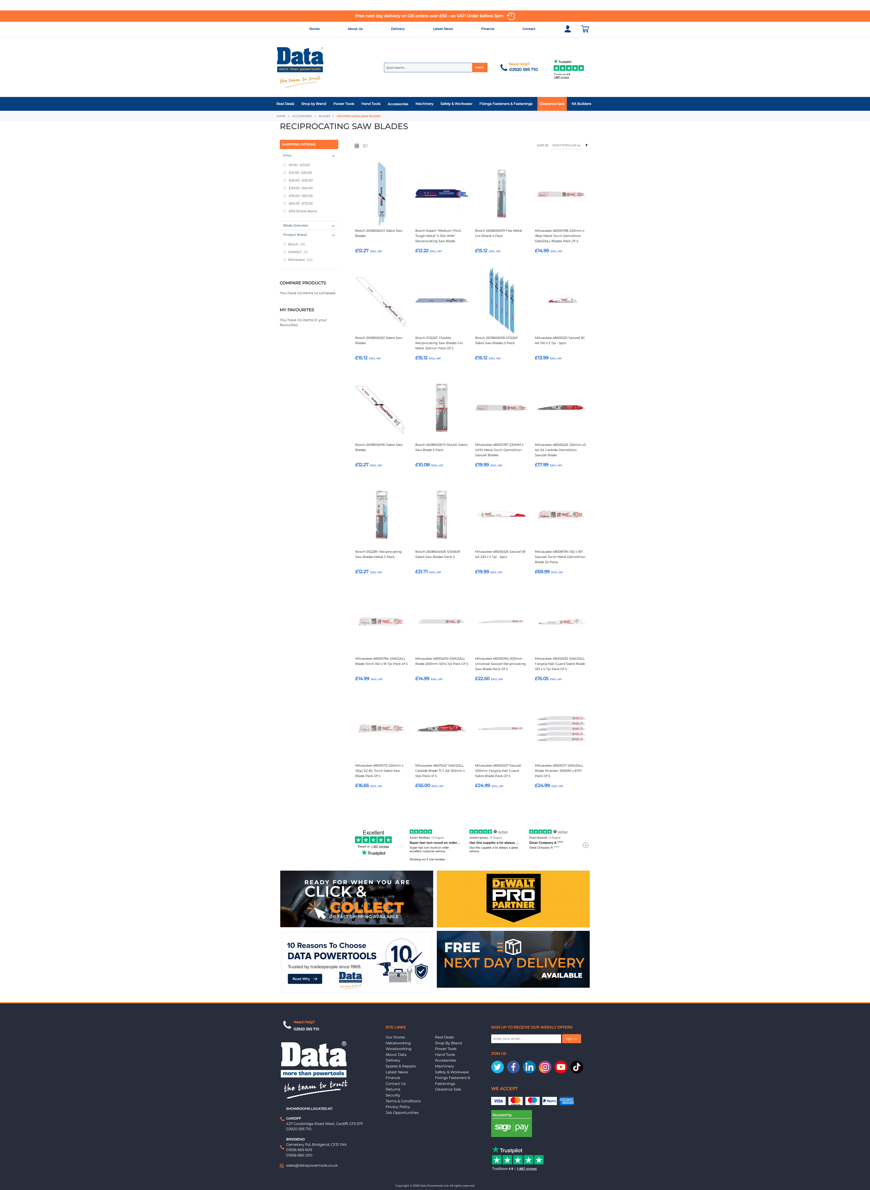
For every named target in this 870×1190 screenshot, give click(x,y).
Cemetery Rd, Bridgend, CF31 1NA (316, 1144)
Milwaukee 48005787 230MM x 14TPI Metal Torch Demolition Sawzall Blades (499, 450)
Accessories (302, 116)
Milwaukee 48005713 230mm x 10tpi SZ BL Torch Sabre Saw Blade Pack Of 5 (379, 770)
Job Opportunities (402, 1112)
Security (393, 1095)
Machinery (444, 1066)
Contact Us (396, 1083)
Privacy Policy (398, 1107)
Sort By (543, 145)
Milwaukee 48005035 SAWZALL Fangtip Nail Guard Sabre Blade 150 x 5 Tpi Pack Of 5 (560, 664)
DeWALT (301, 252)
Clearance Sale (448, 1089)
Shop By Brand (448, 1043)
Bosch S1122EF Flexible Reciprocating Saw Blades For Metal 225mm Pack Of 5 (439, 343)
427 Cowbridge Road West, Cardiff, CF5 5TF (324, 1124)
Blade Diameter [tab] (295, 225)
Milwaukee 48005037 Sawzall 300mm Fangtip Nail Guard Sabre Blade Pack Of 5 (498, 770)
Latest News (443, 29)
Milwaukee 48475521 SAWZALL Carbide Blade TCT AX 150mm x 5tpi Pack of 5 (440, 770)
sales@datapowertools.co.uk (312, 1165)
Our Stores (395, 1037)
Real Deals (444, 1037)
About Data (396, 1054)
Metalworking (398, 1043)
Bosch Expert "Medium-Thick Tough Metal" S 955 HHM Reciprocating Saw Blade (438, 236)
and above (303, 211)
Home (280, 116)
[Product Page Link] (381, 194)
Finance (487, 29)
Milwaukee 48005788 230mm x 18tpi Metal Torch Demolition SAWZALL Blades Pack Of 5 (559, 236)
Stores (314, 29)
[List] (365, 145)
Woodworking (398, 1049)
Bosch (300, 244)
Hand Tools (445, 1054)
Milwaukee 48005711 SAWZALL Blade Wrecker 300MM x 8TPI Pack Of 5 (559, 770)
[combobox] (435, 67)
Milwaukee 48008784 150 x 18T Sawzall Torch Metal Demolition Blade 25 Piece (560, 557)
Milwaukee (304, 259)
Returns (393, 1089)
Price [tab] (287, 155)
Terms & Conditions (403, 1101)
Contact (528, 29)
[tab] (435, 104)
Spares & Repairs (401, 1066)
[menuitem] (286, 104)
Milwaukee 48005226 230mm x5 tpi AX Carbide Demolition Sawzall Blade (560, 450)
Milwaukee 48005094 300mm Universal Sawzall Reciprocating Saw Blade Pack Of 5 (500, 664)
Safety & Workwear (452, 1072)
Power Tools (446, 1049)
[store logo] (300, 67)
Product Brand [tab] (295, 235)
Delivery (398, 29)
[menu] (435, 104)
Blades (324, 116)
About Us (355, 29)
